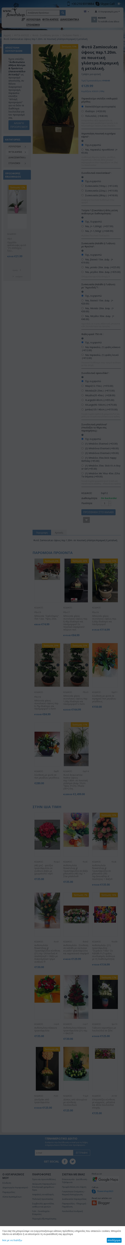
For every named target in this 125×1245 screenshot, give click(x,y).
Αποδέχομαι (114, 1240)
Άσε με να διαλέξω (12, 1240)
